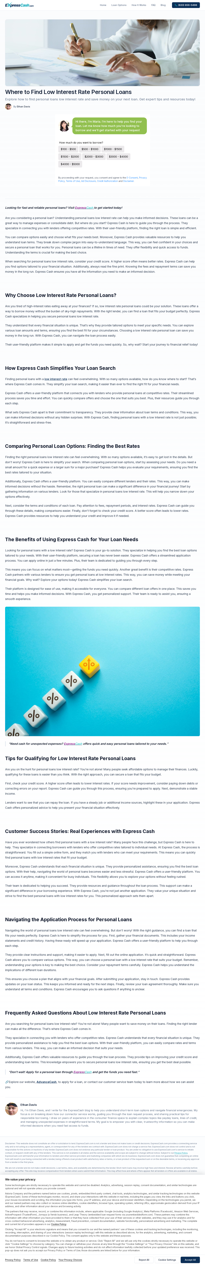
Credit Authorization (107, 181)
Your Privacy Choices (70, 1259)
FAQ (153, 5)
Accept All (190, 1259)
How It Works (139, 5)
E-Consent (132, 177)
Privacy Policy (180, 1153)
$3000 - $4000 (118, 156)
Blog (163, 5)
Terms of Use (73, 181)
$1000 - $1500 (113, 149)
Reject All (144, 1259)
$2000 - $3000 (94, 156)
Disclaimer (128, 181)
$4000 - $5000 (70, 164)
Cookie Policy (58, 1224)
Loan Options (119, 5)
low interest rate (56, 379)
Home (103, 5)
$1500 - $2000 (70, 156)
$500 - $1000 (90, 149)
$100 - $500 (68, 149)
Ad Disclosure (88, 181)
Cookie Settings (167, 1259)
